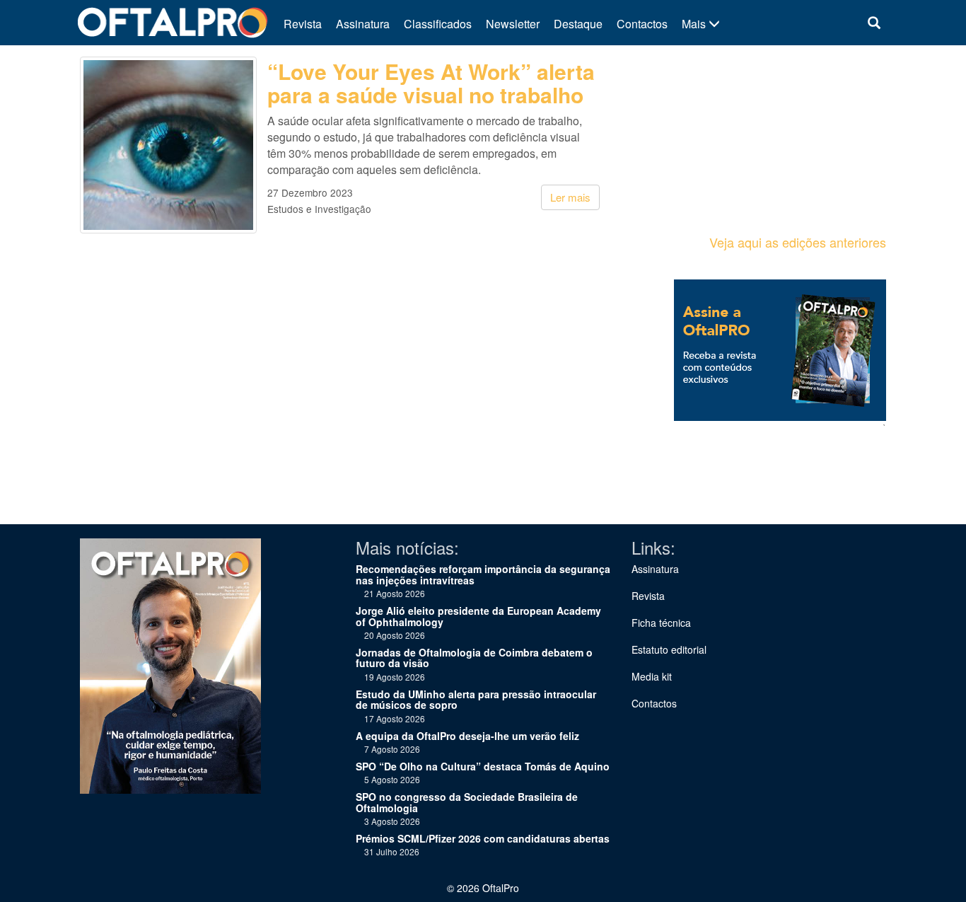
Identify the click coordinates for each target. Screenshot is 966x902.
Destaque (578, 24)
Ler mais (570, 197)
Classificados (438, 24)
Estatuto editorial (669, 649)
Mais (695, 24)
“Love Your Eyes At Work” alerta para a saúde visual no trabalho (431, 83)
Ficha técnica (661, 622)
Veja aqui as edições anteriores (797, 242)
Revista (303, 24)
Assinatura (363, 24)
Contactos (642, 24)
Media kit (652, 676)
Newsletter (513, 24)
